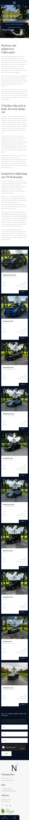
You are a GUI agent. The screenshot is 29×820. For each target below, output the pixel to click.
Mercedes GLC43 (8, 688)
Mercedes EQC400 (8, 414)
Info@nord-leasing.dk (9, 791)
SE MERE (22, 291)
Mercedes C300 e (8, 367)
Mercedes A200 (8, 458)
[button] (14, 817)
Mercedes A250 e (8, 321)
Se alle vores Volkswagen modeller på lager (14, 26)
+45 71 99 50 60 (6, 789)
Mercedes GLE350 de (9, 275)
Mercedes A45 (7, 641)
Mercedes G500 (8, 551)
